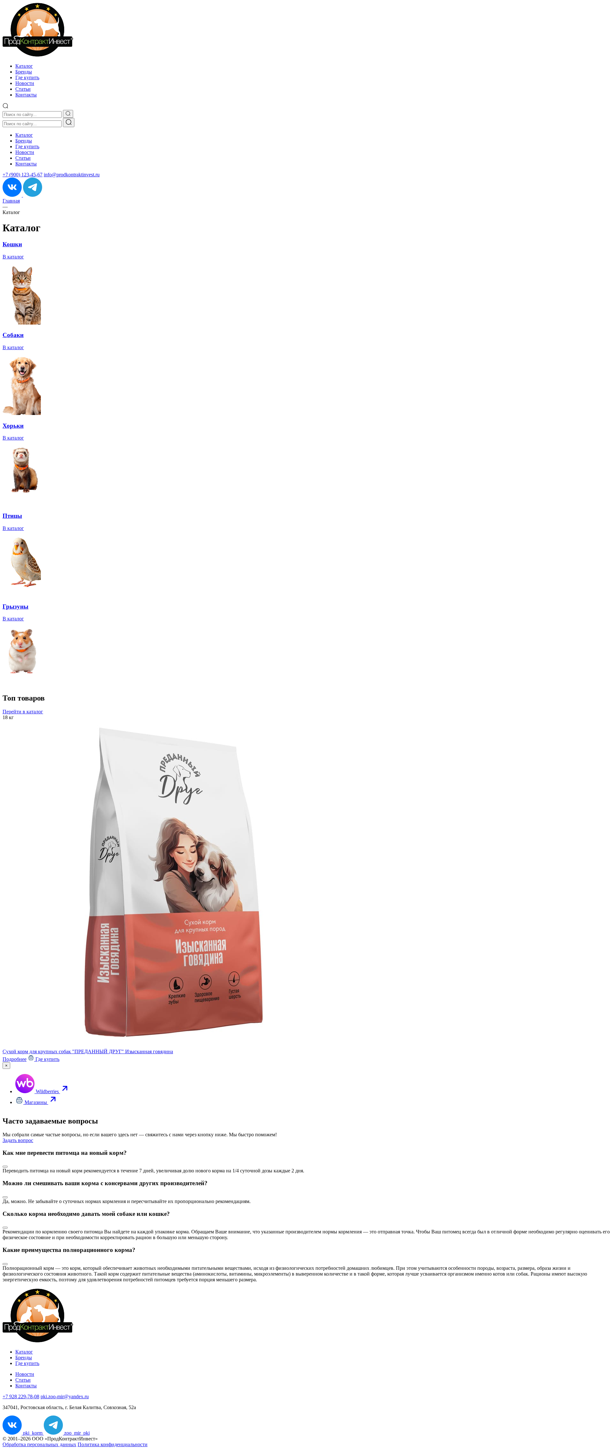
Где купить (27, 77)
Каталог (24, 66)
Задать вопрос (18, 1140)
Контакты (26, 94)
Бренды (23, 71)
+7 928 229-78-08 (21, 1396)
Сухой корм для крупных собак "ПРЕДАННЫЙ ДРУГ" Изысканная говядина (88, 1051)
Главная (11, 200)
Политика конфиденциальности (113, 1444)
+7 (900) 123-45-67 (22, 174)
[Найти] (68, 122)
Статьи (23, 89)
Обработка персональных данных (39, 1444)
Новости (24, 83)
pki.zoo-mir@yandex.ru (65, 1396)
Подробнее (14, 1059)
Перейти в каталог (23, 711)
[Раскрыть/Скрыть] (5, 1167)
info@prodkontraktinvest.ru (72, 174)
